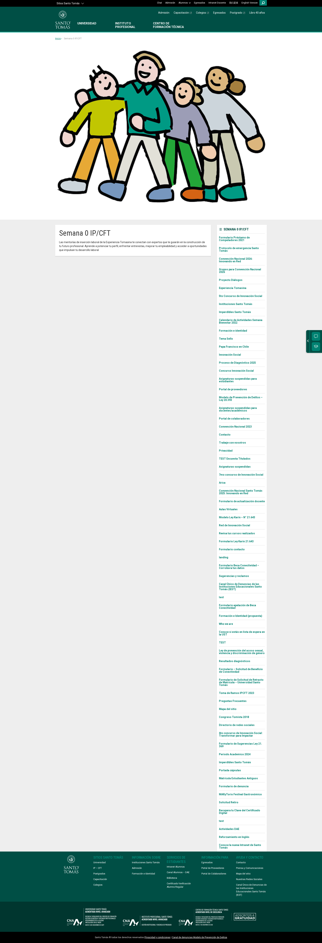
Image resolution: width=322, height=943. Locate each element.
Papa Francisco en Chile (234, 346)
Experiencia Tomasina (232, 288)
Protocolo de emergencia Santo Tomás (239, 249)
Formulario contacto (232, 549)
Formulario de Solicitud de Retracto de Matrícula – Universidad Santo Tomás (241, 682)
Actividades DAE (229, 829)
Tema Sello (226, 338)
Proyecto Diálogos (230, 280)
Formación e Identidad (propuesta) (240, 615)
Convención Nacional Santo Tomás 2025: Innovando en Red (240, 492)
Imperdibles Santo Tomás (235, 312)
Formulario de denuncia (234, 786)
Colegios (201, 12)
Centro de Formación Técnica (168, 25)
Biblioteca (172, 878)
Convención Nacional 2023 (235, 426)
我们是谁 (233, 2)
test (221, 597)
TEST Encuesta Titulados (234, 458)
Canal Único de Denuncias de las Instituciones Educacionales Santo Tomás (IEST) (240, 587)
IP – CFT (97, 868)
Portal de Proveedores (212, 868)
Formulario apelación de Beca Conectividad (237, 606)
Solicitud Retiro (228, 802)
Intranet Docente (217, 2)
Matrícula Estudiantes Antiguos (238, 778)
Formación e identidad (233, 330)
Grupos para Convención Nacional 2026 (240, 270)
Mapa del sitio (227, 709)
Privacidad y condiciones (157, 937)
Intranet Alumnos (176, 867)
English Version (250, 2)
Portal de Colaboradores (213, 873)
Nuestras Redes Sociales (249, 879)
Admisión (170, 2)
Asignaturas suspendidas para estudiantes (238, 380)
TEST (222, 642)
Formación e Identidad (143, 873)
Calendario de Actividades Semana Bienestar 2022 (240, 321)
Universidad (86, 23)
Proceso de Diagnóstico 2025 (237, 362)
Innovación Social (230, 354)
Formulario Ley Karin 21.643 (236, 541)
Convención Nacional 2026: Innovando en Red (235, 260)
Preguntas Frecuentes (233, 701)
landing (223, 557)
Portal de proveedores (233, 389)
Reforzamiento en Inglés (234, 837)
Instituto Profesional (125, 25)
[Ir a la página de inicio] (63, 20)
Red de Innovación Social (234, 525)
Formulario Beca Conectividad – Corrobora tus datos (239, 566)
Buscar (263, 3)
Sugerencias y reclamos (234, 576)
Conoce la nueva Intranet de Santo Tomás (240, 846)
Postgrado (236, 12)
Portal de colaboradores (234, 418)
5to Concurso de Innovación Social (240, 296)
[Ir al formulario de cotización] (316, 346)
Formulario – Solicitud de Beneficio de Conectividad (241, 670)
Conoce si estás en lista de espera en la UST (242, 633)
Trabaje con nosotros (232, 442)
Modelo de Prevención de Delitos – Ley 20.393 (241, 398)
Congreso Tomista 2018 (234, 717)
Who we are (226, 623)
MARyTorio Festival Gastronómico (240, 794)
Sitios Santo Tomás (68, 3)
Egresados (199, 2)
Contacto (225, 434)
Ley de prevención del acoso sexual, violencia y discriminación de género (242, 652)
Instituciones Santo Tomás (235, 304)
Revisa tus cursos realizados (237, 533)
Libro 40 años (257, 12)
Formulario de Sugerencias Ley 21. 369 (240, 745)
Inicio (58, 38)
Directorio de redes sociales (237, 725)
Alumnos (183, 2)
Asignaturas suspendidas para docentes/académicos (238, 409)
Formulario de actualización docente (242, 501)
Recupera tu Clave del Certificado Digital (239, 811)
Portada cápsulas (230, 770)
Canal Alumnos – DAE (178, 872)
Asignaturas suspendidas (235, 466)
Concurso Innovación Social (236, 370)
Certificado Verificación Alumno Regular (179, 885)
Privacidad (226, 450)
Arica (222, 482)
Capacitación (181, 12)
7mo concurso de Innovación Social (241, 474)
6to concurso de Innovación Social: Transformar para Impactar (241, 734)
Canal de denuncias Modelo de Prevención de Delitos (199, 937)
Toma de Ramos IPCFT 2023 (236, 693)
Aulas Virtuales (228, 509)
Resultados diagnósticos (234, 661)
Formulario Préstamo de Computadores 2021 (234, 239)
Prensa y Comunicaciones (249, 868)
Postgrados (99, 873)
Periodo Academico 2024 (234, 754)
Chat (159, 2)
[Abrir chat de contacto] (316, 336)
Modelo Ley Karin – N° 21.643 (237, 517)
